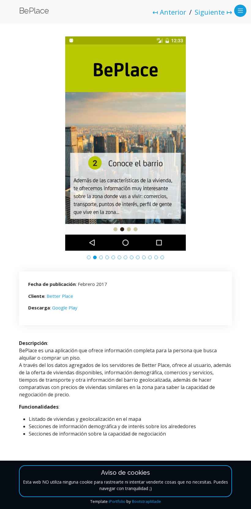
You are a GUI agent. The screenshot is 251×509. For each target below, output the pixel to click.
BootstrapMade (146, 501)
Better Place (60, 296)
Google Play (64, 308)
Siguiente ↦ (213, 12)
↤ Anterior (169, 12)
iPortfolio (117, 501)
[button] (89, 257)
